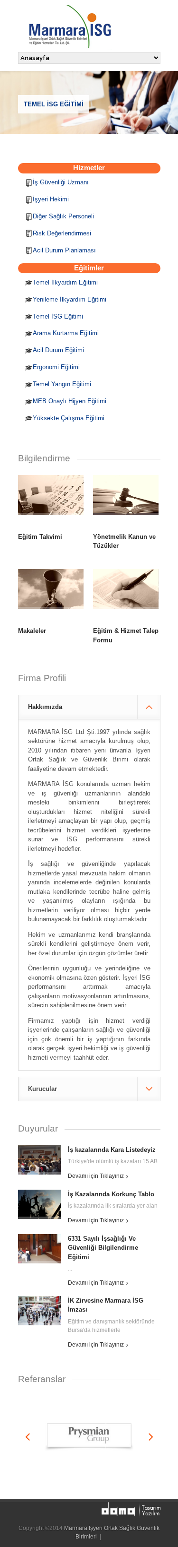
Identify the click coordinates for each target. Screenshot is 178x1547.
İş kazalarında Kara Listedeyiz (112, 1149)
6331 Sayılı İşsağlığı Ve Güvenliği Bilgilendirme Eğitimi (103, 1248)
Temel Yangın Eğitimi (62, 384)
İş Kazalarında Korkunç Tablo (111, 1194)
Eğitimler (89, 268)
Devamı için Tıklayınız (96, 1176)
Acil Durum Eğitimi (58, 350)
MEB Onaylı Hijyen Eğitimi (69, 401)
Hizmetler (89, 168)
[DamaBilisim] (131, 1510)
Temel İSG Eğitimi (58, 316)
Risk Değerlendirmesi (62, 233)
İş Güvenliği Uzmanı (61, 182)
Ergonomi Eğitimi (56, 367)
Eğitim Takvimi (40, 536)
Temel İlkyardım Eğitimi (65, 282)
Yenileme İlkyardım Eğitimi (69, 299)
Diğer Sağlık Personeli (63, 216)
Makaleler (32, 630)
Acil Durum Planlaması (64, 250)
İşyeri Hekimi (51, 199)
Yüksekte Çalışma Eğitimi (68, 418)
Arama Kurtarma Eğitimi (66, 333)
